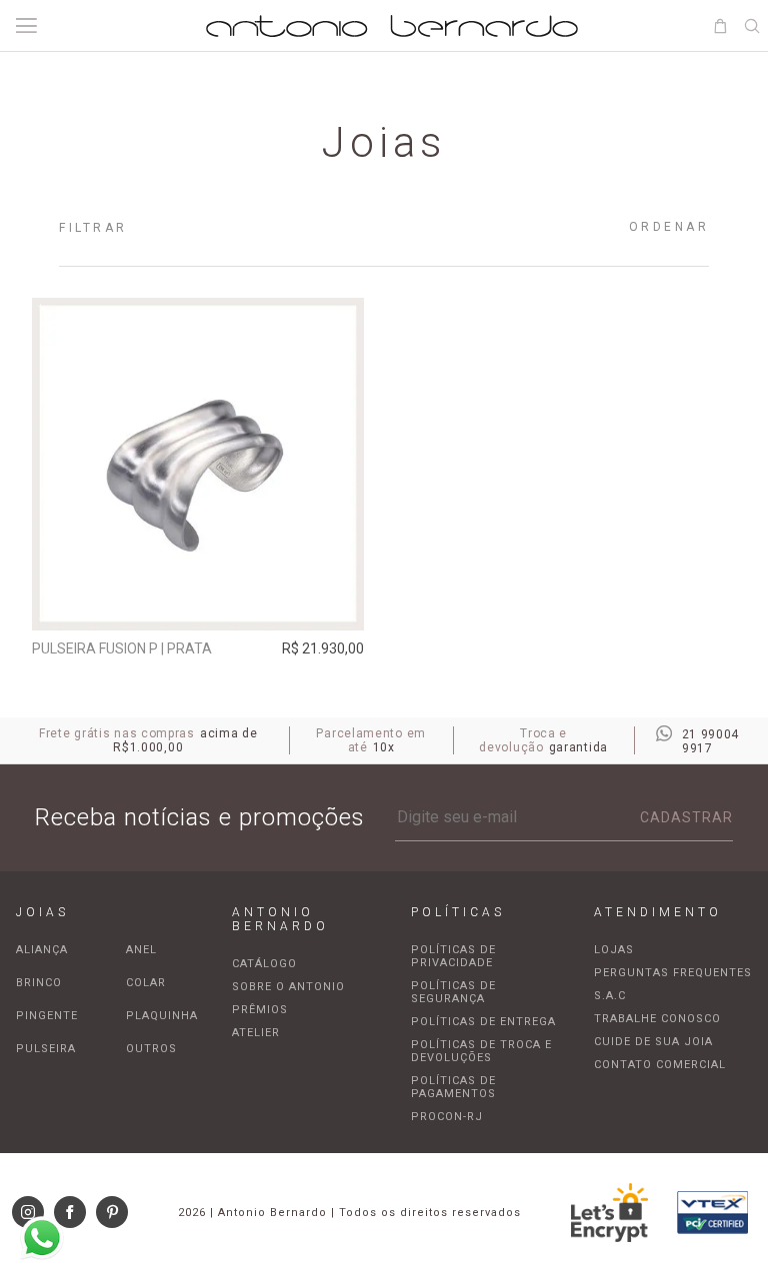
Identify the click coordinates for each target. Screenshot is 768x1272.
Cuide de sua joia (653, 1041)
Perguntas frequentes (673, 972)
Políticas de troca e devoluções (481, 1051)
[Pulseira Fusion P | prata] (198, 464)
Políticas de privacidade (453, 956)
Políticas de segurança (453, 992)
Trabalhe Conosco (657, 1018)
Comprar (197, 602)
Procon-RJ (447, 1116)
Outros (151, 1048)
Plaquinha (162, 1015)
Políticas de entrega (483, 1021)
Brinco (39, 982)
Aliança (42, 949)
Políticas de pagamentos (453, 1087)
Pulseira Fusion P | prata (122, 648)
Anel (141, 949)
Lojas (614, 949)
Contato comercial (660, 1064)
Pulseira (46, 1048)
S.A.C (610, 995)
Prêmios (260, 1009)
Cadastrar (686, 817)
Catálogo (264, 963)
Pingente (47, 1015)
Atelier (256, 1032)
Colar (146, 982)
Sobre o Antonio (288, 986)
